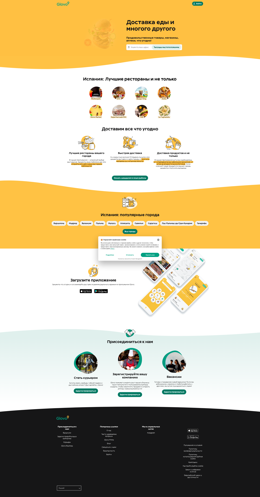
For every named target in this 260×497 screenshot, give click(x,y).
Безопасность (109, 451)
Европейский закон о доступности (193, 476)
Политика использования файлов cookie (193, 457)
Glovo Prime (109, 440)
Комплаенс (192, 462)
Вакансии (67, 433)
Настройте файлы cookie (193, 466)
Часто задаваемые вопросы (108, 435)
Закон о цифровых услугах (192, 471)
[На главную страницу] (63, 4)
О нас (109, 430)
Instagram (151, 433)
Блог (109, 443)
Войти (109, 454)
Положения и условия (193, 445)
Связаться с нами (109, 447)
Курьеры (67, 442)
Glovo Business (67, 446)
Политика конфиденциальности (193, 450)
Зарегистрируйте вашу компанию (67, 437)
